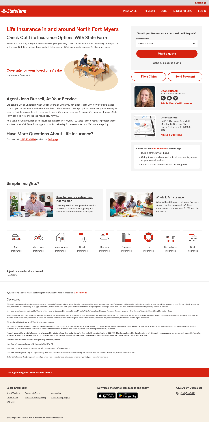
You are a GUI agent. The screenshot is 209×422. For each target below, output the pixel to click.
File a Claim (149, 76)
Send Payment (185, 76)
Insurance (130, 11)
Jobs (164, 11)
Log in (202, 11)
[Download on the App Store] (106, 395)
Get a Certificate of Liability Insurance (176, 103)
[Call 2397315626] (163, 98)
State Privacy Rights (60, 398)
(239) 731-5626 (184, 11)
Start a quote (167, 53)
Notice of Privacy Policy (35, 398)
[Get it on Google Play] (127, 395)
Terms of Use (12, 398)
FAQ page (53, 139)
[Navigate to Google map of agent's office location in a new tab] (175, 98)
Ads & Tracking (13, 393)
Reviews (150, 11)
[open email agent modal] (169, 98)
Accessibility (57, 393)
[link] (14, 11)
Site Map (11, 402)
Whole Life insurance (170, 197)
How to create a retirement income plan (74, 199)
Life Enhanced (159, 148)
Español (199, 3)
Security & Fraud (32, 393)
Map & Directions (172, 135)
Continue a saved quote (167, 62)
